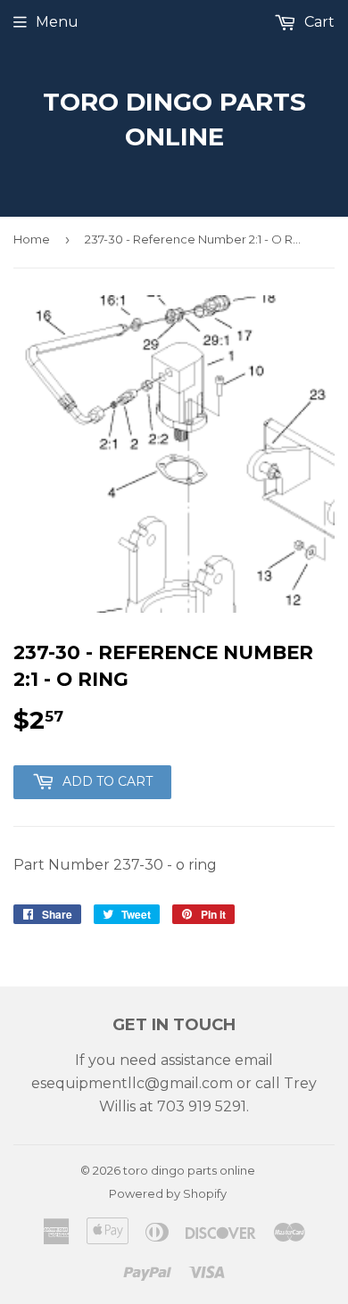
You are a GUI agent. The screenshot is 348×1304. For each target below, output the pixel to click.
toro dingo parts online (174, 119)
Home (31, 239)
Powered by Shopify (168, 1193)
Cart (318, 21)
